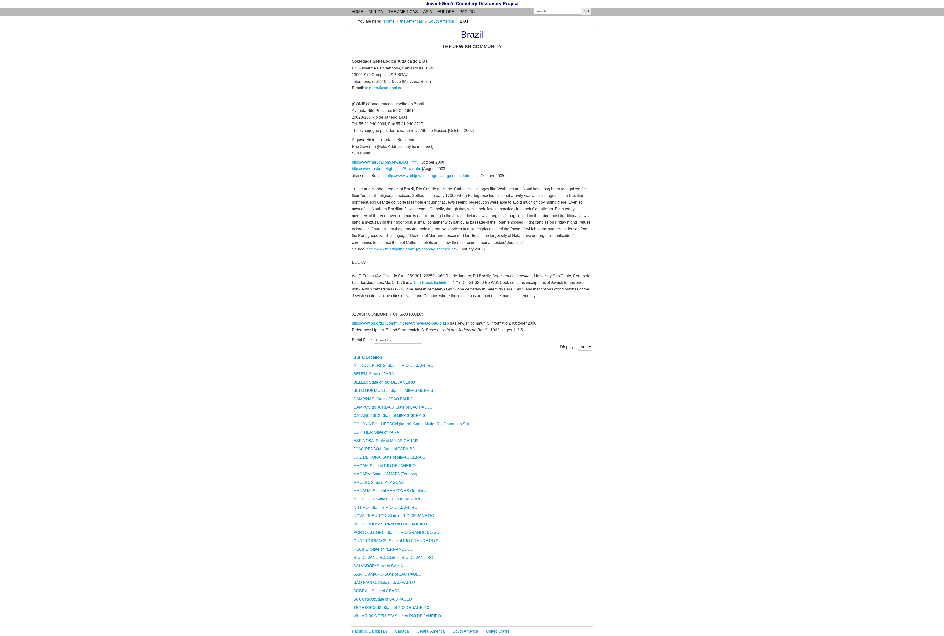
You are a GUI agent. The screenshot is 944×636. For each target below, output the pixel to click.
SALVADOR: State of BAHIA (378, 566)
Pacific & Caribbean (369, 631)
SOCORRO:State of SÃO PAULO (383, 599)
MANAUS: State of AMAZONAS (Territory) (390, 491)
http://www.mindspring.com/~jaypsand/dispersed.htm (412, 249)
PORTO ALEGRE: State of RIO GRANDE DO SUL (398, 532)
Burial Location (368, 357)
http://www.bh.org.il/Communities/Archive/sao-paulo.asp (400, 323)
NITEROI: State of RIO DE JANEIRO (385, 507)
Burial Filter (363, 340)
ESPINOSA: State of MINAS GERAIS (386, 441)
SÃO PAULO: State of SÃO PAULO (384, 583)
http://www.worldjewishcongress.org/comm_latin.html (433, 176)
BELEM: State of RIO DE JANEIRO (384, 382)
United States (498, 631)
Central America (431, 631)
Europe (445, 12)
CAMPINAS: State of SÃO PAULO (383, 399)
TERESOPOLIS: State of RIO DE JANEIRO (391, 608)
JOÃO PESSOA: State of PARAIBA (384, 449)
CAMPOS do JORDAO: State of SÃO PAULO (393, 407)
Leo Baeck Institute (430, 282)
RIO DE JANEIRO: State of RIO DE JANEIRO (393, 557)
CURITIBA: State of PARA (376, 432)
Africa (375, 12)
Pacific (467, 12)
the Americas (403, 12)
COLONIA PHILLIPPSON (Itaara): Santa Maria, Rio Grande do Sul (411, 424)
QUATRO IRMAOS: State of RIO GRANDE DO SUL (399, 541)
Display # (569, 347)
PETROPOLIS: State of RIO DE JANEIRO (390, 524)
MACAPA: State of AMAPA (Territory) (385, 474)
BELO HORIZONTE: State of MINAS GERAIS (393, 390)
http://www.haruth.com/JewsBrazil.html (385, 162)
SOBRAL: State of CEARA (377, 591)
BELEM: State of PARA (374, 374)
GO (586, 11)
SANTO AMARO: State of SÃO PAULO (387, 574)
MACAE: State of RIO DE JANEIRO (385, 466)
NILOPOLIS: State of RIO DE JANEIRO (388, 499)
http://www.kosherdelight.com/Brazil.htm (386, 169)
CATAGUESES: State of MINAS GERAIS (389, 416)
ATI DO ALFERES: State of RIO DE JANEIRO (393, 365)
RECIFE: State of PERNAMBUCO (383, 549)
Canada (402, 631)
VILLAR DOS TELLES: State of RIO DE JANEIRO (397, 616)
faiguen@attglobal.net (384, 88)
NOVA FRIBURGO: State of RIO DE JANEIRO (394, 516)
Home (357, 12)
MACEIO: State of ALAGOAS (379, 482)
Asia (427, 12)
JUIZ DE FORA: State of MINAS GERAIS (389, 457)
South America (465, 631)
